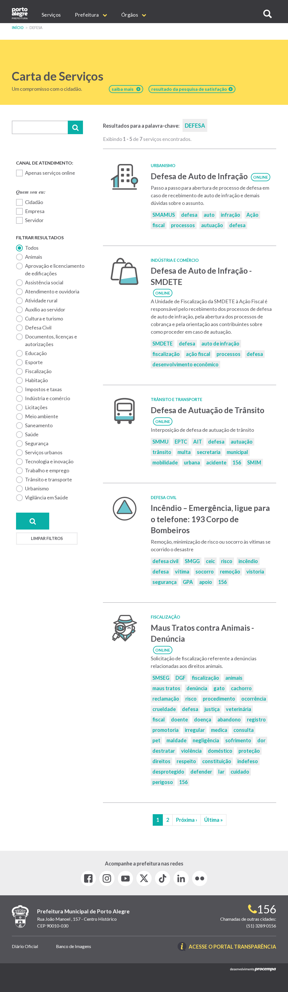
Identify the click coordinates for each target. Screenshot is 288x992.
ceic (210, 561)
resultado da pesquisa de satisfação (190, 89)
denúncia (196, 688)
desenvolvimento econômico (185, 364)
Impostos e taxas (43, 389)
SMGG (192, 561)
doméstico (220, 751)
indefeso (247, 761)
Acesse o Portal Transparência (232, 947)
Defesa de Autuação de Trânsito (207, 410)
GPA (188, 582)
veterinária (238, 709)
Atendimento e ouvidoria (52, 291)
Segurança (36, 443)
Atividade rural (41, 300)
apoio (205, 582)
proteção (249, 751)
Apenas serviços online (50, 173)
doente (179, 719)
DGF (181, 678)
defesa (189, 215)
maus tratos (166, 688)
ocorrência (253, 699)
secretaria (208, 452)
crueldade (164, 709)
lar (221, 772)
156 (237, 462)
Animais (33, 257)
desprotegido (168, 772)
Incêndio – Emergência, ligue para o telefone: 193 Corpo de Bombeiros (210, 519)
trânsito (161, 452)
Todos (32, 248)
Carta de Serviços (58, 76)
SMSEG (160, 678)
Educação (36, 353)
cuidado (240, 772)
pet (156, 740)
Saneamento (39, 425)
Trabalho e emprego (47, 470)
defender (201, 772)
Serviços (51, 15)
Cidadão (34, 202)
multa (184, 452)
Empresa (34, 211)
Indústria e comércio (47, 398)
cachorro (241, 688)
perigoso (162, 782)
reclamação (165, 699)
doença (202, 719)
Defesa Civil (38, 327)
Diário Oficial (25, 946)
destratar (163, 751)
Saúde (32, 434)
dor (261, 740)
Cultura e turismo (44, 318)
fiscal (158, 225)
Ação (252, 215)
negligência (206, 740)
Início (18, 28)
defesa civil (165, 561)
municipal (237, 452)
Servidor (34, 220)
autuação (212, 225)
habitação (36, 380)
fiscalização (166, 354)
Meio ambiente (41, 416)
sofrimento (238, 740)
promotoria (165, 730)
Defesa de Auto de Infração (199, 176)
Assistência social (44, 282)
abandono (229, 719)
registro (256, 719)
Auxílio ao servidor (45, 309)
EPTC (181, 442)
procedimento (219, 699)
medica (219, 730)
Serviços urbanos (43, 452)
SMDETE (162, 343)
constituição (216, 761)
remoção (230, 571)
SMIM (254, 462)
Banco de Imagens (73, 946)
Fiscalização (38, 371)
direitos (161, 761)
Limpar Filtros (47, 538)
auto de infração (220, 343)
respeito (186, 761)
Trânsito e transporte (48, 479)
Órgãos (130, 15)
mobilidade (165, 462)
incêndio (248, 561)
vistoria (255, 571)
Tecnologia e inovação (49, 461)
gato (219, 688)
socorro (204, 571)
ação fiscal (198, 354)
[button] (267, 14)
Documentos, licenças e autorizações (51, 340)
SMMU (160, 442)
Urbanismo (37, 488)
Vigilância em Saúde (46, 497)
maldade (176, 740)
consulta (243, 730)
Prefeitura (87, 15)
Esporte (34, 362)
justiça (212, 709)
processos (183, 225)
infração (230, 215)
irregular (195, 730)
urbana (192, 462)
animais (233, 678)
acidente (216, 462)
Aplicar (75, 127)
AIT (197, 442)
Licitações (36, 407)
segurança (164, 582)
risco (226, 561)
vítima (182, 571)
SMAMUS (163, 215)
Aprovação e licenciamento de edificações (54, 269)
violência (191, 751)
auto (209, 215)
